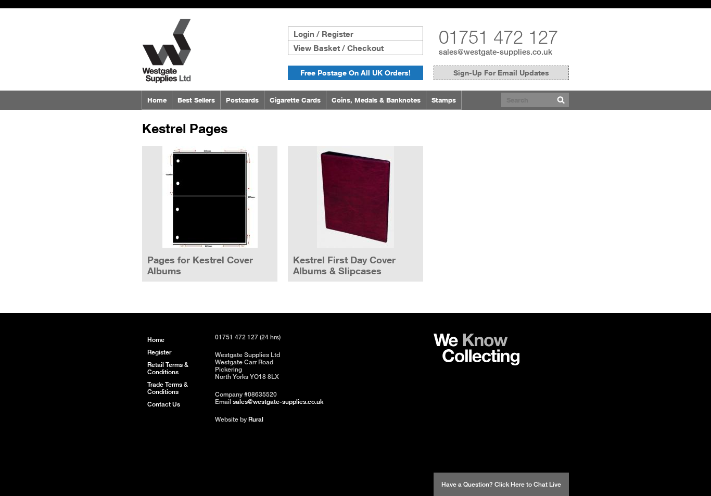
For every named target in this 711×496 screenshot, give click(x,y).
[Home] (166, 80)
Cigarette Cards (295, 100)
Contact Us (163, 404)
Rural (255, 419)
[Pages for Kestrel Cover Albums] (209, 197)
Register (159, 352)
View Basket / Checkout (339, 48)
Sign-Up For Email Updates (501, 72)
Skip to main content (32, 4)
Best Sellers (196, 100)
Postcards (242, 100)
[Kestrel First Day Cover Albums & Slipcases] (355, 197)
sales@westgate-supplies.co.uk (495, 51)
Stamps (443, 100)
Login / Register (323, 34)
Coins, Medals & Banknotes (376, 100)
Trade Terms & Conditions (167, 388)
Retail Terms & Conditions (167, 368)
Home (157, 100)
